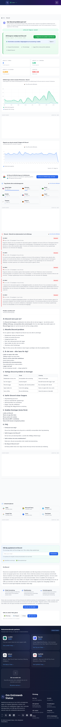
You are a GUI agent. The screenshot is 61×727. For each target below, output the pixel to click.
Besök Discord (11, 50)
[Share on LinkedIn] (30, 715)
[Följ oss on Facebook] (9, 715)
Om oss (34, 698)
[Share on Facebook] (27, 715)
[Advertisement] (30, 10)
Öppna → (52, 41)
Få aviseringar (26, 47)
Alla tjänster (35, 704)
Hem (4, 18)
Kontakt (49, 698)
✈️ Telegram (16, 615)
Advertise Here (55, 115)
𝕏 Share (24, 615)
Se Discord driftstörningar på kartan (46, 176)
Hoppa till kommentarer (13, 47)
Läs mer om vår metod (29, 607)
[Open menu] (56, 2)
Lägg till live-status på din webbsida (41, 47)
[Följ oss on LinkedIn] (13, 715)
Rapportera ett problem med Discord (45, 36)
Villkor (34, 716)
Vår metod (35, 710)
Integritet (49, 710)
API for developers (52, 716)
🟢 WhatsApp (7, 615)
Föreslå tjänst (50, 704)
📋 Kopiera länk (32, 615)
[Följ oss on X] (5, 715)
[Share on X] (23, 715)
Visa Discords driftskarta (31, 84)
